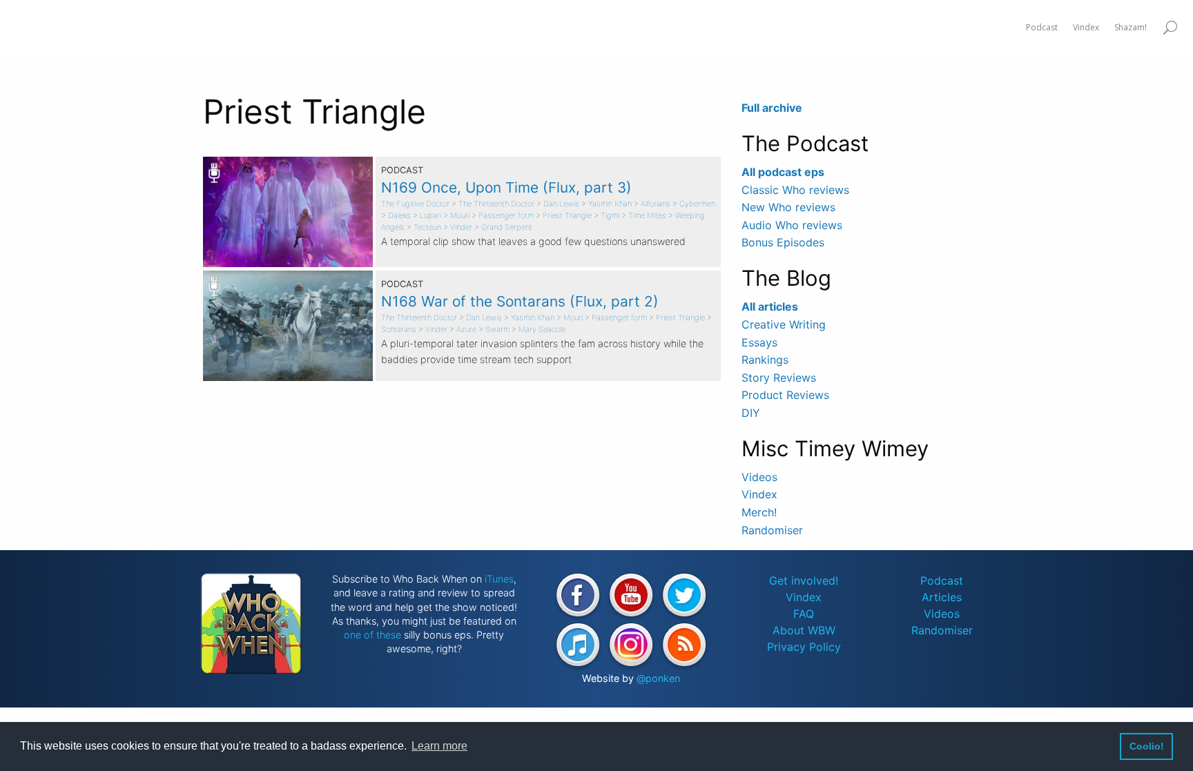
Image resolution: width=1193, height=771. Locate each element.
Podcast (941, 580)
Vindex (759, 494)
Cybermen (697, 203)
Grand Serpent (506, 227)
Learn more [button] (439, 746)
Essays (759, 342)
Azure (466, 329)
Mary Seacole (541, 329)
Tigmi (610, 215)
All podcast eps (782, 172)
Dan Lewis (561, 203)
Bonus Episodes (782, 242)
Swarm (497, 329)
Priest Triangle (567, 215)
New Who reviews (788, 207)
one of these (372, 635)
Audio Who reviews (791, 225)
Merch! (759, 512)
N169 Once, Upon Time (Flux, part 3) (506, 187)
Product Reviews (785, 395)
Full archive (771, 108)
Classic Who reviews (795, 190)
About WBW (804, 630)
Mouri (459, 215)
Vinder (461, 227)
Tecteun (427, 227)
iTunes (499, 579)
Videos (759, 477)
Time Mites (647, 215)
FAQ (803, 614)
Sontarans (398, 329)
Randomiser (772, 530)
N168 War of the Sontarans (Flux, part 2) (520, 301)
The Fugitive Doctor (415, 203)
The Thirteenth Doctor (496, 203)
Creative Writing (783, 324)
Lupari (430, 215)
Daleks (399, 215)
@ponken (658, 678)
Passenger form (506, 215)
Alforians (655, 203)
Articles (942, 597)
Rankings (764, 360)
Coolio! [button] (1146, 746)
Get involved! (803, 580)
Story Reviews (778, 377)
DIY (750, 413)
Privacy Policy (804, 647)
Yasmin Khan (610, 203)
